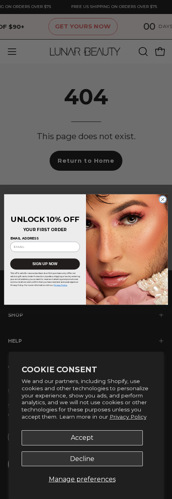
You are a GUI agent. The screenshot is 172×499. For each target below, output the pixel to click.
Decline (82, 459)
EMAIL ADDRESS (24, 239)
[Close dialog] (162, 199)
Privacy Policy (128, 416)
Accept (82, 437)
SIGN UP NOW (45, 264)
